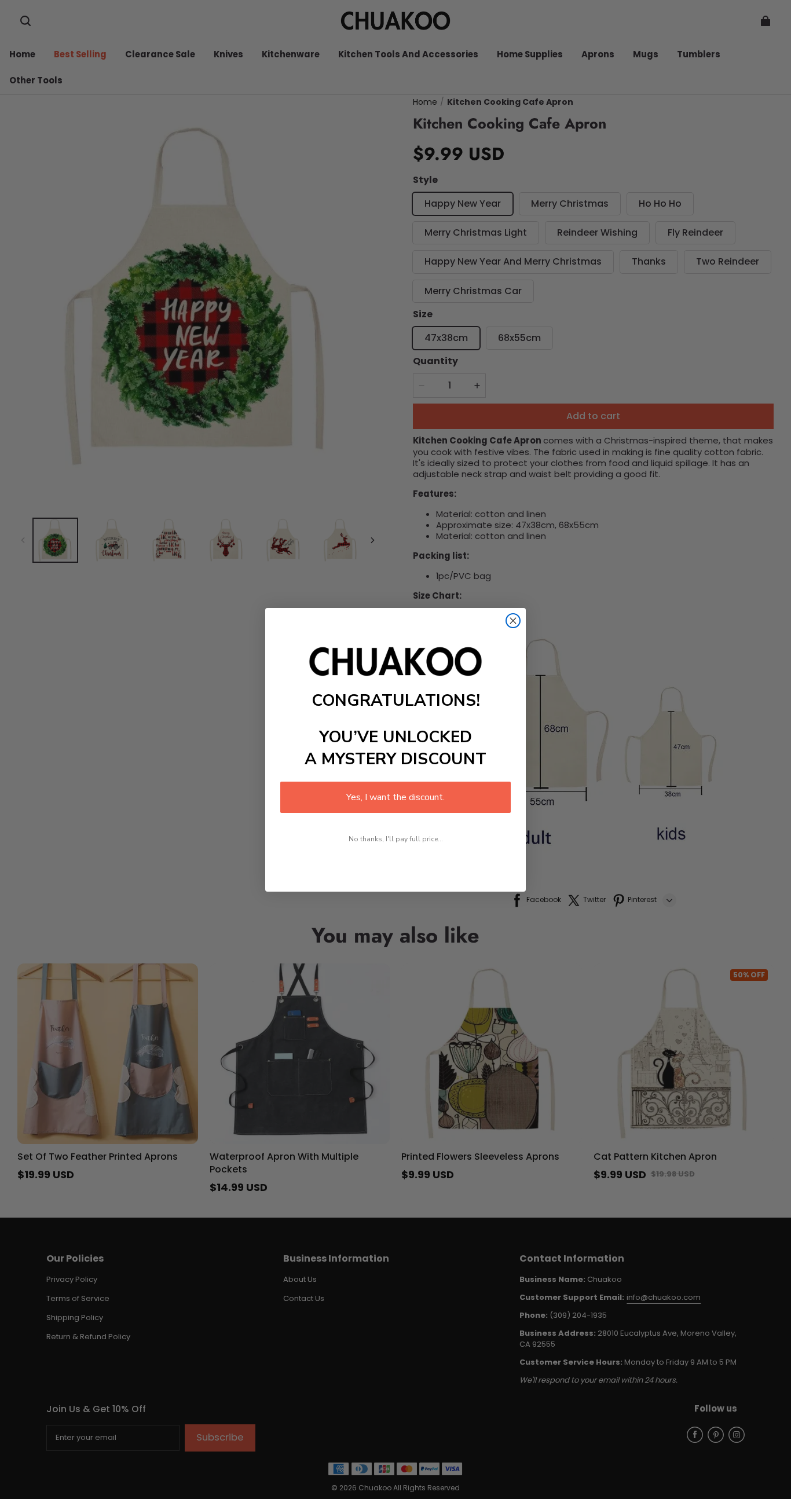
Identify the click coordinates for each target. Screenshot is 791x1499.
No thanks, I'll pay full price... (396, 839)
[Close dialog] (513, 621)
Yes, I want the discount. (395, 797)
